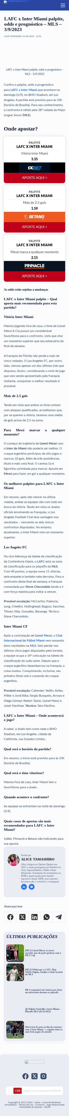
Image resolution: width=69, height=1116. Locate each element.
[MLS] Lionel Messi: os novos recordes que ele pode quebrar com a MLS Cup (43, 953)
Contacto (39, 1105)
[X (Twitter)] (22, 917)
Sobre (37, 1102)
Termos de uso (26, 1105)
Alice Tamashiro (37, 859)
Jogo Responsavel (55, 1105)
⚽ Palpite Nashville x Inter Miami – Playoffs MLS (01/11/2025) (43, 1010)
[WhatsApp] (47, 917)
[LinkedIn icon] (24, 887)
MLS (33, 645)
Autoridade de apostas (31, 1107)
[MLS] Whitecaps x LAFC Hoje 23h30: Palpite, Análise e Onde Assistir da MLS (44, 972)
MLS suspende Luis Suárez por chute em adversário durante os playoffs (43, 991)
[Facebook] (10, 917)
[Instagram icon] (31, 887)
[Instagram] (43, 1076)
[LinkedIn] (35, 917)
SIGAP (47, 1107)
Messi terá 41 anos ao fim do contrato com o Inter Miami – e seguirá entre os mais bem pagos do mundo (43, 1029)
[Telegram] (59, 917)
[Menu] (63, 5)
